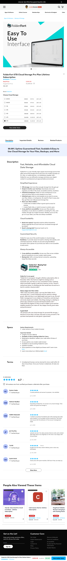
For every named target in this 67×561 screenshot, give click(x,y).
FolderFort (9, 91)
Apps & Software (9, 12)
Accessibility (50, 541)
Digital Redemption (36, 539)
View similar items (14, 128)
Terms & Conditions (52, 539)
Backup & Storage (19, 18)
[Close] (61, 2)
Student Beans (51, 548)
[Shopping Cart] (62, 7)
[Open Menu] (4, 7)
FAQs (32, 546)
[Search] (59, 7)
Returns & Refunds (52, 537)
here (23, 349)
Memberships (36, 12)
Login (32, 541)
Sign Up (8, 546)
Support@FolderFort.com (29, 230)
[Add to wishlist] (64, 74)
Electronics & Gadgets (51, 12)
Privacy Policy (34, 548)
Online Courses (23, 12)
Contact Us (33, 544)
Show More (33, 470)
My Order (33, 537)
